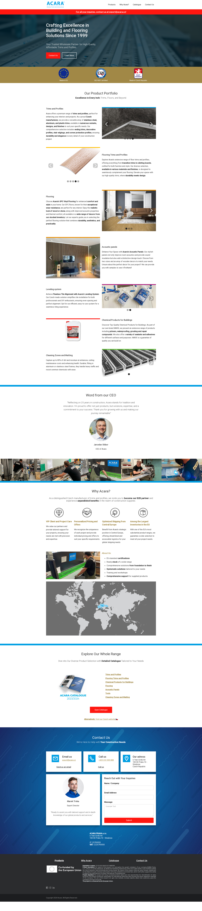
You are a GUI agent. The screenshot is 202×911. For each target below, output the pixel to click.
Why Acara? (124, 5)
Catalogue (137, 5)
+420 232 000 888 (106, 760)
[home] (55, 4)
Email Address (110, 793)
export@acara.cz (69, 760)
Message (108, 802)
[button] (106, 124)
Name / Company (111, 783)
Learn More (69, 55)
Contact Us (149, 5)
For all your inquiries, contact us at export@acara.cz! (101, 12)
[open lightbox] (129, 123)
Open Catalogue (101, 710)
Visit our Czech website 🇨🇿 (101, 719)
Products (111, 5)
